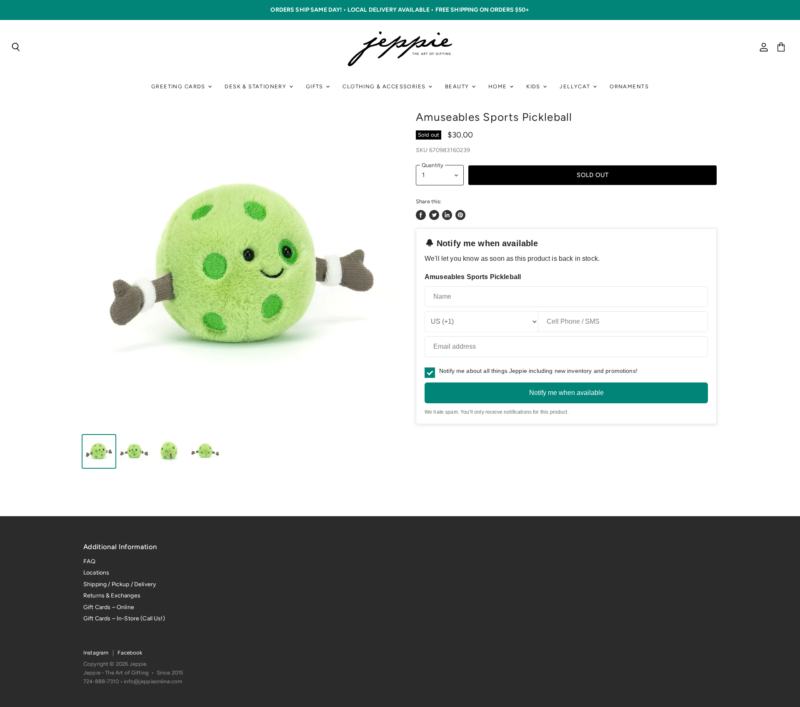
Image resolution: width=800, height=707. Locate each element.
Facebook (130, 653)
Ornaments (629, 86)
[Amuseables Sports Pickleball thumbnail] (98, 451)
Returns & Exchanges (111, 595)
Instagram (95, 653)
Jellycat (576, 86)
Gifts (315, 86)
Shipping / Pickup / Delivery (119, 584)
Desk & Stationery (256, 86)
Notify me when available (566, 392)
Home (498, 86)
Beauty (458, 86)
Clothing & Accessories (384, 86)
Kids (534, 86)
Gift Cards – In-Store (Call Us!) (124, 618)
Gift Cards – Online (108, 607)
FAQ (89, 561)
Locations (96, 572)
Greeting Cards (179, 86)
